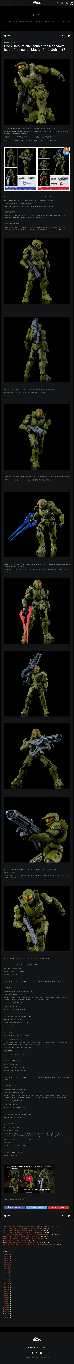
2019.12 (6, 1281)
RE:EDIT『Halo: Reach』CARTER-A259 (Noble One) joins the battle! (23, 1238)
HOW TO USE (31, 1347)
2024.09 (6, 1259)
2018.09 (6, 1293)
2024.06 (6, 1265)
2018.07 (6, 1297)
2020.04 (6, 1277)
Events (15, 21)
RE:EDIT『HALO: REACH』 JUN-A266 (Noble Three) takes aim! (22, 1236)
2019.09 (6, 1283)
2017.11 (6, 1313)
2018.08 (6, 1295)
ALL (4, 21)
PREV (9, 36)
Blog (13, 3)
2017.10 (6, 1315)
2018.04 (6, 1303)
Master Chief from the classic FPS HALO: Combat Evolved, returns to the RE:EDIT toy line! (30, 1226)
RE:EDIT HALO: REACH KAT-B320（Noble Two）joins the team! (22, 1230)
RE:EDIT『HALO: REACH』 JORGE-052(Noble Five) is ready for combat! (24, 1228)
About (26, 3)
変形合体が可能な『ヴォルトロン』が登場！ (16, 1240)
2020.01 (6, 1279)
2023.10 (6, 1269)
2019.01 (6, 1287)
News (9, 21)
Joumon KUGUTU (50, 21)
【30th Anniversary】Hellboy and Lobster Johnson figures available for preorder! (27, 1234)
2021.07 (6, 1273)
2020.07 (6, 1275)
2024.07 (6, 1263)
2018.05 (6, 1301)
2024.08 (6, 1261)
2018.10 (6, 1291)
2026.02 (6, 1255)
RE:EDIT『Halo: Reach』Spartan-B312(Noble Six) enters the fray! (22, 1242)
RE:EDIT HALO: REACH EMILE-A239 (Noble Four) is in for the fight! (23, 1232)
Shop (2, 3)
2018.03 (6, 1305)
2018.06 (6, 1299)
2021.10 (6, 1271)
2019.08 (6, 1285)
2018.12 (6, 1289)
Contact (19, 3)
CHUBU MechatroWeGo (64, 21)
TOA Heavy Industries (26, 21)
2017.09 (6, 1317)
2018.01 (6, 1309)
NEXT (64, 36)
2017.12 (6, 1311)
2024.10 (6, 1257)
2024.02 (6, 1267)
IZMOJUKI (39, 21)
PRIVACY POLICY (41, 1347)
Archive (8, 3)
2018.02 (6, 1307)
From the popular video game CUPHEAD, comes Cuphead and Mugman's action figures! (29, 1244)
